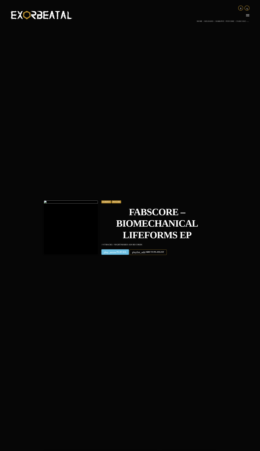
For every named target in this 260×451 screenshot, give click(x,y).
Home (199, 21)
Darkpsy (220, 21)
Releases (208, 21)
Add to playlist (148, 252)
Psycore (230, 21)
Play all (115, 252)
